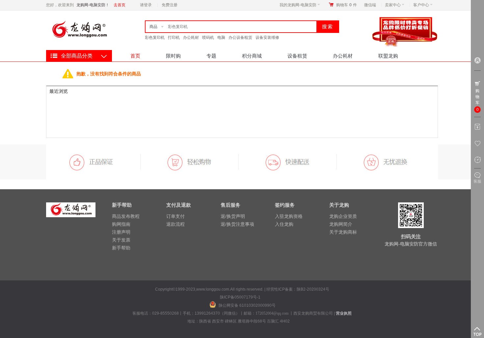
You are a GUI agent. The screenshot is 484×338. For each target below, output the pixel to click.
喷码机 (208, 37)
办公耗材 (191, 37)
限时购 (173, 56)
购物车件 (346, 5)
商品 (153, 26)
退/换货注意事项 (237, 224)
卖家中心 (393, 5)
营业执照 (344, 313)
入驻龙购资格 (289, 216)
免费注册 (169, 5)
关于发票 (121, 240)
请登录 (146, 5)
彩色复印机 (155, 37)
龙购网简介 (340, 224)
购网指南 (121, 224)
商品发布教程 (126, 216)
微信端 (370, 5)
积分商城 (252, 56)
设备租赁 (297, 56)
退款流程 (175, 224)
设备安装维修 (267, 37)
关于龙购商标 (343, 232)
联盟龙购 (388, 56)
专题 (211, 56)
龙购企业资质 (343, 216)
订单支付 (175, 216)
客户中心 (421, 5)
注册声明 (121, 232)
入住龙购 (284, 224)
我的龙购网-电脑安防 (298, 5)
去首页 (119, 5)
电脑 (221, 37)
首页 (135, 56)
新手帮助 (121, 247)
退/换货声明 (233, 216)
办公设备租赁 (240, 37)
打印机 (174, 37)
